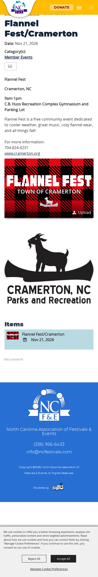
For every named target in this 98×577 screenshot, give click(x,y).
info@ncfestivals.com (49, 452)
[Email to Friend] (10, 66)
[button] (92, 8)
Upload (84, 212)
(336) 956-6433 (49, 444)
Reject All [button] (34, 559)
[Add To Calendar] (25, 340)
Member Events (19, 57)
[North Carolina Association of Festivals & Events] (19, 7)
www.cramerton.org (22, 153)
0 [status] (84, 6)
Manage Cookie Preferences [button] (49, 569)
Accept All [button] (63, 559)
